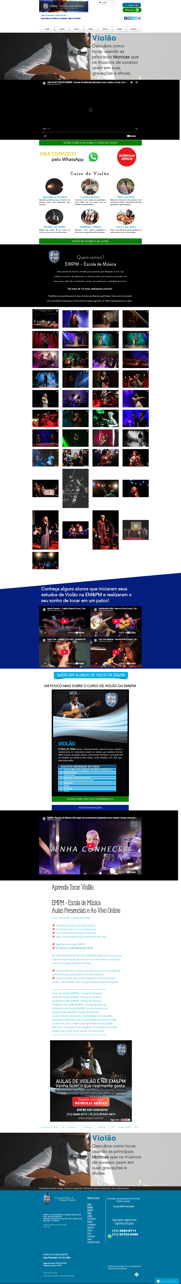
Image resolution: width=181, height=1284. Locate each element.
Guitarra (90, 1206)
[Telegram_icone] (132, 18)
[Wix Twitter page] (136, 18)
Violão (89, 1215)
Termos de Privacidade (50, 1273)
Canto (89, 1203)
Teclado (90, 1209)
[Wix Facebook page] (125, 18)
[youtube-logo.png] (139, 18)
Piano (89, 1212)
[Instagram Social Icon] (129, 18)
